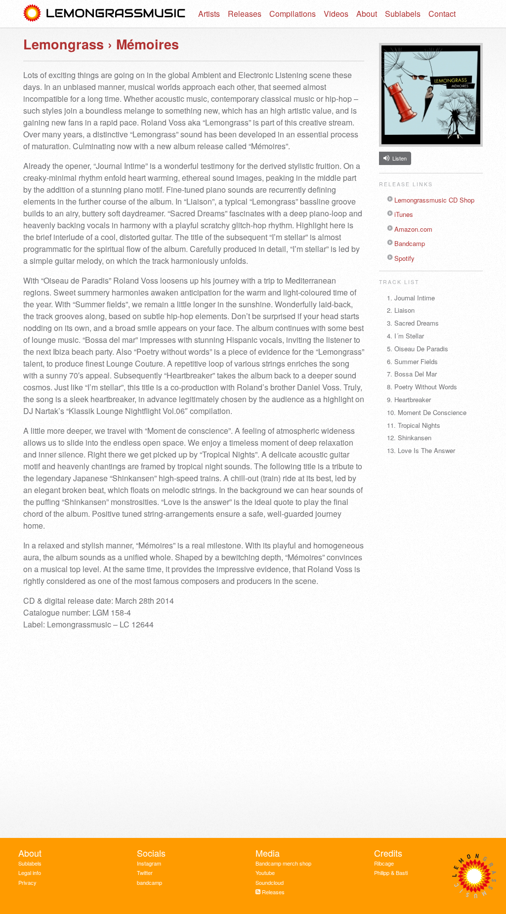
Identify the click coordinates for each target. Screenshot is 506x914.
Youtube (265, 872)
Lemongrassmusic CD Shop (434, 200)
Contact (442, 13)
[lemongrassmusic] (104, 14)
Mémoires (147, 44)
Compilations (292, 13)
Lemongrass (63, 44)
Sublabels (403, 13)
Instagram (149, 863)
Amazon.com (413, 229)
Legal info (29, 872)
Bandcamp (409, 243)
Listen (399, 158)
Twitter (145, 872)
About (366, 13)
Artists (209, 13)
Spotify (404, 258)
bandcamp (149, 882)
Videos (336, 13)
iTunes (403, 214)
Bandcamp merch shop (283, 863)
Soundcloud (269, 882)
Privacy (27, 882)
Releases (244, 13)
